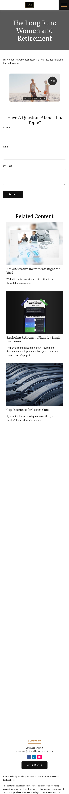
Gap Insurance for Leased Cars (27, 409)
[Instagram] (39, 757)
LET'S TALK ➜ (34, 765)
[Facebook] (29, 757)
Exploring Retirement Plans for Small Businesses (33, 339)
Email (6, 146)
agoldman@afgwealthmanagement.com (34, 751)
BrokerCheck (8, 780)
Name (6, 127)
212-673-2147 (37, 748)
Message (7, 165)
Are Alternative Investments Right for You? (33, 270)
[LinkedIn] (34, 757)
